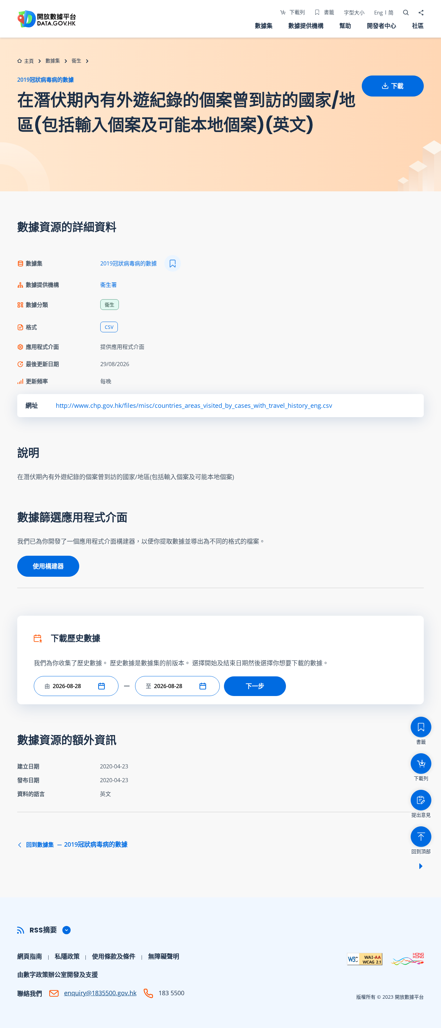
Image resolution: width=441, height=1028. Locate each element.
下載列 (296, 12)
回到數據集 (76, 844)
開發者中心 (381, 26)
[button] (103, 686)
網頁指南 (29, 956)
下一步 (255, 686)
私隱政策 (67, 956)
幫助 (345, 26)
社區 (418, 26)
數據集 (264, 26)
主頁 (29, 61)
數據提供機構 (306, 26)
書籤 (328, 12)
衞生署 (108, 285)
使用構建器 (48, 566)
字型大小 (354, 12)
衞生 (76, 60)
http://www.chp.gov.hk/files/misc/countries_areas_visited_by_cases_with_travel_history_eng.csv (194, 405)
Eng (378, 12)
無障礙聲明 (163, 956)
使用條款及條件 (113, 956)
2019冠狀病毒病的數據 (45, 79)
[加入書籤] (172, 263)
